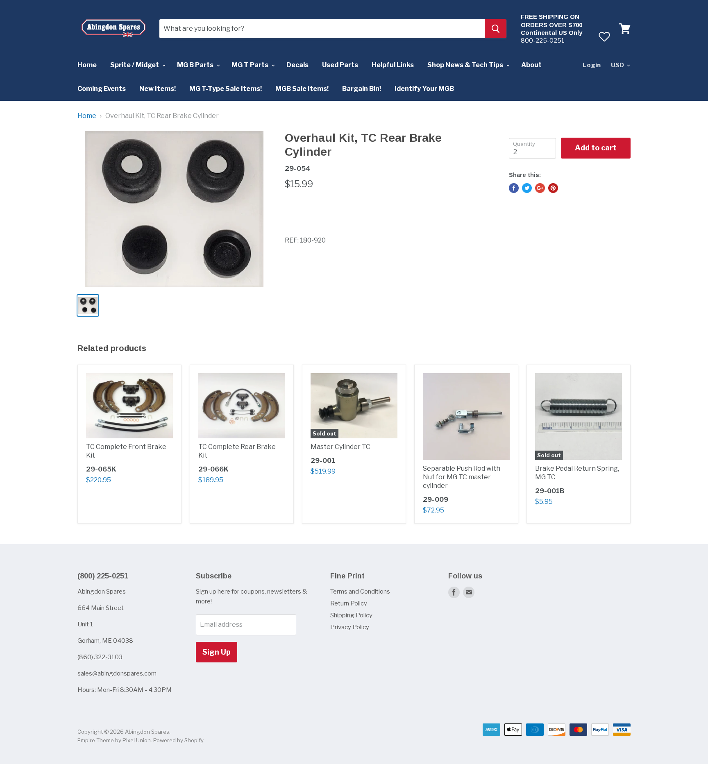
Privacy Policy (349, 627)
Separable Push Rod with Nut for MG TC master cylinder (461, 477)
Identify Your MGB (424, 89)
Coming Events (101, 89)
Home (87, 65)
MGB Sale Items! (302, 89)
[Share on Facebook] (514, 188)
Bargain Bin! (361, 89)
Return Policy (348, 603)
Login (592, 65)
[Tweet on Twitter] (527, 188)
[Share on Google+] (540, 188)
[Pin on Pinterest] (553, 188)
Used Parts (340, 65)
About (531, 65)
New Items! (157, 89)
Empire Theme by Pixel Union (114, 740)
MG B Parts (196, 65)
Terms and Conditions (360, 591)
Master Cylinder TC (340, 447)
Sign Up (216, 652)
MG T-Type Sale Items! (225, 89)
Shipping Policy (351, 615)
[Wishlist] (604, 36)
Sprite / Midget (135, 65)
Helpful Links (393, 65)
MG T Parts (250, 65)
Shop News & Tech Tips (465, 65)
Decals (297, 65)
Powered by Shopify (178, 740)
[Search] (495, 28)
